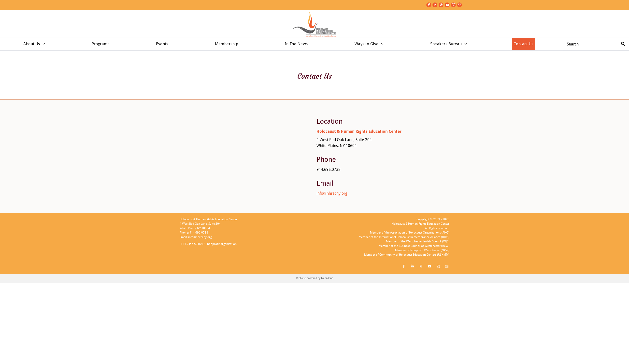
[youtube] (447, 5)
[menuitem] (34, 44)
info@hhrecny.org (331, 193)
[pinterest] (441, 5)
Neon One (327, 278)
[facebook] (428, 5)
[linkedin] (434, 5)
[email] (459, 5)
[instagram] (453, 5)
